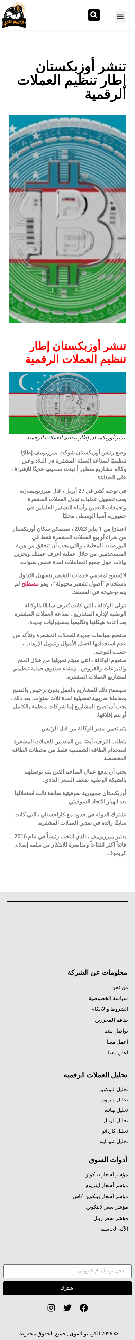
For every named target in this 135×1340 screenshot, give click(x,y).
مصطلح (30, 583)
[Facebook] (84, 1308)
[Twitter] (67, 1308)
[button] (120, 17)
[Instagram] (51, 1308)
